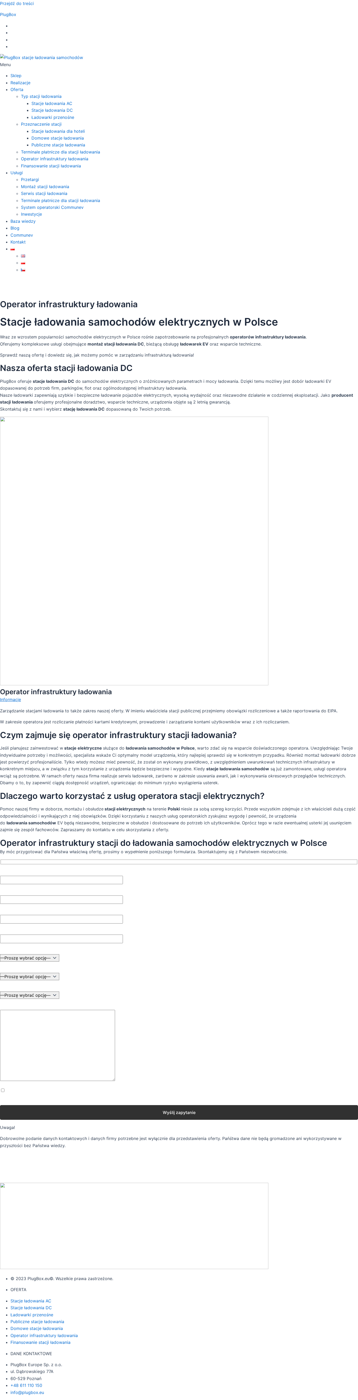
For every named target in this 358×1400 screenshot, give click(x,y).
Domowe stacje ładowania (57, 138)
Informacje (10, 699)
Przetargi (30, 179)
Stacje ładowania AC (51, 103)
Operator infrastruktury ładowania (54, 158)
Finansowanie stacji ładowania (51, 165)
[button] (179, 64)
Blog (14, 228)
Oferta (16, 89)
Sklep (15, 75)
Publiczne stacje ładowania (58, 144)
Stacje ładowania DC (52, 110)
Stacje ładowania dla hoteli (58, 131)
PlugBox (8, 14)
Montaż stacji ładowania (45, 186)
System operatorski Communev (52, 207)
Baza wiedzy (23, 221)
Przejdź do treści (17, 3)
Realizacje (20, 82)
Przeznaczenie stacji (41, 124)
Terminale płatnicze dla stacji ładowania (60, 152)
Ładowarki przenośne (52, 117)
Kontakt (18, 242)
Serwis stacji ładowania (44, 193)
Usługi (16, 172)
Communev (21, 235)
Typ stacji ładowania (41, 96)
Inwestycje (31, 214)
